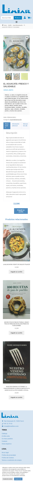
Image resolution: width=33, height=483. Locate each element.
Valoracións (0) (25, 124)
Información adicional (15, 124)
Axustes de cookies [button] (7, 479)
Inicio (5, 25)
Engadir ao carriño (21, 211)
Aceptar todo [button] (18, 479)
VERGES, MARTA (8, 90)
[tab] (6, 125)
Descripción (6, 125)
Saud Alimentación (18, 25)
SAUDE (10, 25)
